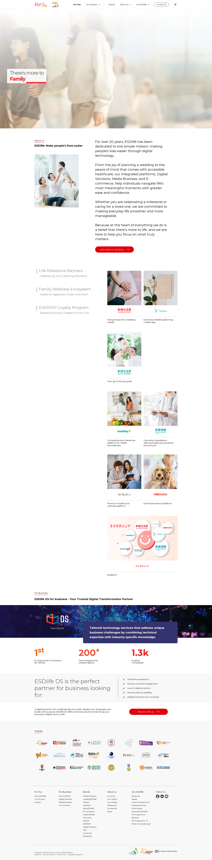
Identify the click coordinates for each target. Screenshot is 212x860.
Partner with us (146, 712)
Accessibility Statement (75, 854)
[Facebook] (157, 796)
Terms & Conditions (49, 854)
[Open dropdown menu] (99, 4)
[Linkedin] (162, 796)
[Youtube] (166, 796)
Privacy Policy (61, 854)
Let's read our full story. (112, 249)
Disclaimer (37, 854)
